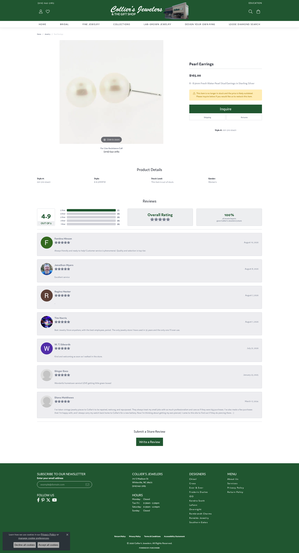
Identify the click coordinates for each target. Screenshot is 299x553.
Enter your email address (50, 478)
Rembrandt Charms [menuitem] (200, 513)
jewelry (47, 34)
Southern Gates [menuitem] (198, 522)
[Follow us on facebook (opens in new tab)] (38, 500)
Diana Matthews (64, 397)
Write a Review (149, 442)
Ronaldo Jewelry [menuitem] (199, 518)
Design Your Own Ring (200, 24)
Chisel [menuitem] (193, 479)
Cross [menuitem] (192, 483)
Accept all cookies (48, 544)
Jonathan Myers (64, 265)
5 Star (62, 210)
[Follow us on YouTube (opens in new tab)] (54, 500)
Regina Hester (63, 291)
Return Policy (235, 492)
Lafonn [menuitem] (193, 505)
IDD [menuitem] (191, 496)
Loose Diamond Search (244, 24)
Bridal (64, 24)
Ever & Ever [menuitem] (196, 487)
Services (232, 483)
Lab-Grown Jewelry (157, 24)
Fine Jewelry (91, 24)
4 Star (62, 214)
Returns (244, 117)
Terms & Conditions (152, 536)
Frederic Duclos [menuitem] (198, 492)
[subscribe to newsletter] (87, 484)
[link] (45, 3)
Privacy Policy (235, 487)
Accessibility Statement (174, 536)
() (118, 210)
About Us (232, 479)
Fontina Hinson (63, 238)
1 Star (63, 224)
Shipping (207, 117)
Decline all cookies (25, 544)
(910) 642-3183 (111, 151)
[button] (255, 3)
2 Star (63, 220)
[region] (111, 92)
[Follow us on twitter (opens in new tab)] (48, 500)
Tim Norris (61, 318)
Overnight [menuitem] (195, 509)
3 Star (62, 217)
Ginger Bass (61, 371)
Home (42, 24)
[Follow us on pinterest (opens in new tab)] (42, 500)
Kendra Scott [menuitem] (197, 500)
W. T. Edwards (62, 344)
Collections (121, 24)
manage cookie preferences (33, 538)
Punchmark (155, 548)
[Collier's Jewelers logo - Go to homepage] (149, 11)
